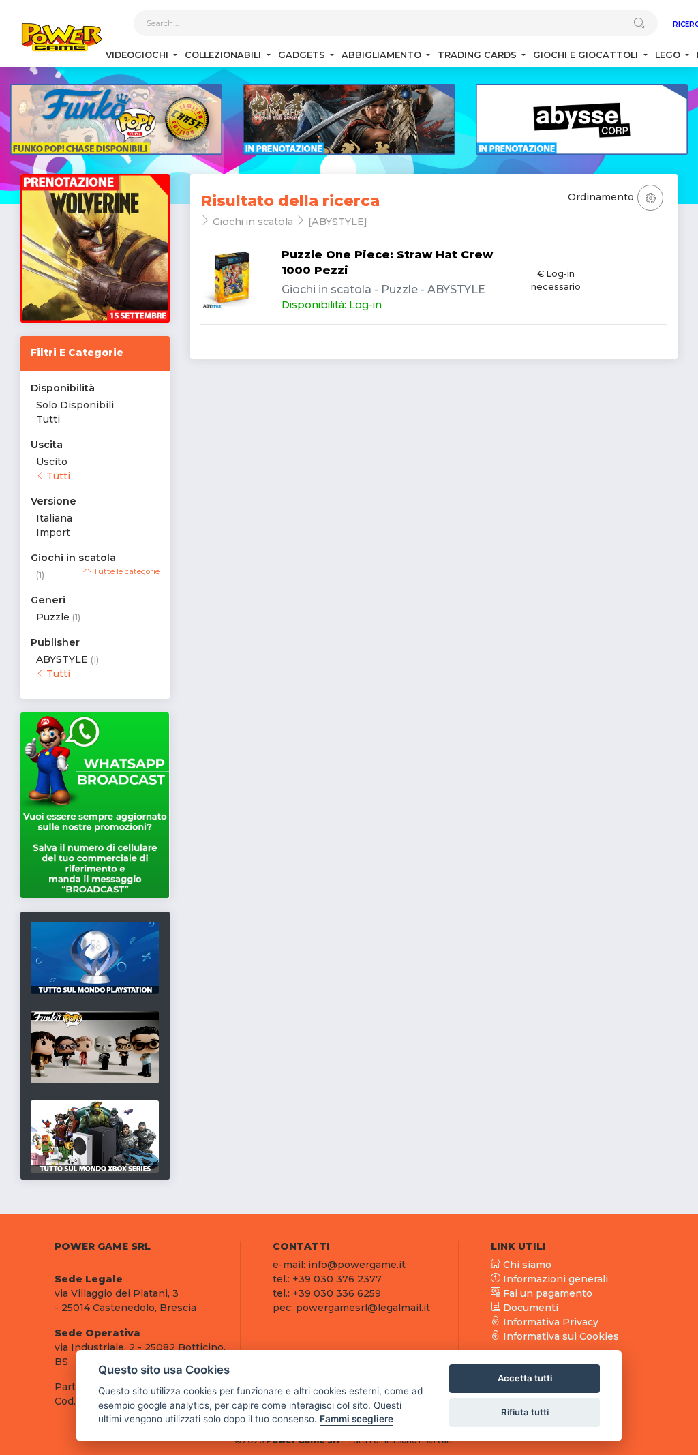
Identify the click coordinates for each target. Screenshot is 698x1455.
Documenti (529, 1308)
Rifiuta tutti (525, 1412)
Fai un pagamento (546, 1293)
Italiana (54, 518)
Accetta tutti (525, 1377)
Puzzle (53, 617)
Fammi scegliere (356, 1418)
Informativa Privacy (549, 1322)
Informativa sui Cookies (559, 1336)
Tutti (48, 419)
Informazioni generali (554, 1279)
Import (53, 532)
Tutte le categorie (125, 571)
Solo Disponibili (75, 405)
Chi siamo (525, 1265)
